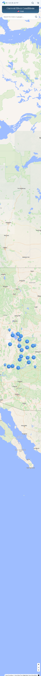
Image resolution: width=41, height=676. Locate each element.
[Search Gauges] (32, 3)
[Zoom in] (38, 664)
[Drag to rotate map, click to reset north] (38, 670)
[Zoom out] (38, 667)
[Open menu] (38, 3)
